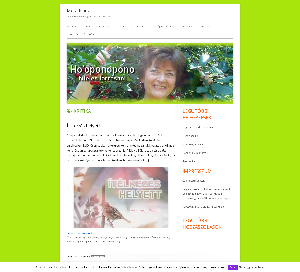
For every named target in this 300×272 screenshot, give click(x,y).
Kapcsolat (187, 26)
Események (137, 26)
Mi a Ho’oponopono (97, 26)
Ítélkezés (157, 237)
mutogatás (78, 241)
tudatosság (114, 241)
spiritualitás (91, 241)
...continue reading (80, 233)
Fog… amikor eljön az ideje (197, 127)
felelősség (121, 237)
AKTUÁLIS (71, 26)
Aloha (89, 237)
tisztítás (102, 241)
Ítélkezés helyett (83, 126)
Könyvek (205, 26)
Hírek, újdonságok (161, 26)
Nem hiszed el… (191, 135)
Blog (122, 26)
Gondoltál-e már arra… (195, 153)
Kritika (166, 237)
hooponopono (143, 237)
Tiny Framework (80, 257)
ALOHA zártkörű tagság (80, 34)
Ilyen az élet (189, 161)
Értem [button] (233, 267)
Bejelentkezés (98, 257)
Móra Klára (78, 10)
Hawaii (131, 237)
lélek (69, 241)
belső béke (99, 237)
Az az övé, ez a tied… (194, 144)
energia (110, 237)
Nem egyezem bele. (251, 267)
